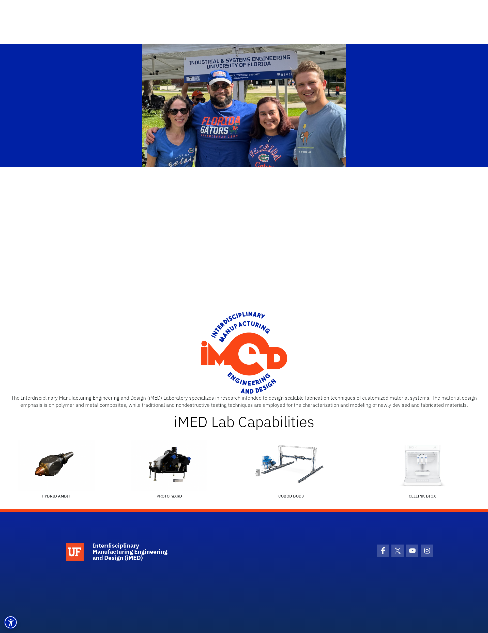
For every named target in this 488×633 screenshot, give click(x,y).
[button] (10, 622)
